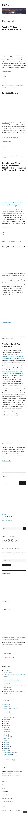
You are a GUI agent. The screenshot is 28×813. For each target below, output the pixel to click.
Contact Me (5, 791)
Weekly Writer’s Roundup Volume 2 (13, 247)
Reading (6, 748)
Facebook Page (6, 653)
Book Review (7, 710)
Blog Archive (5, 795)
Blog (3, 785)
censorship (6, 715)
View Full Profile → (7, 520)
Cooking (10, 475)
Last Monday (5, 122)
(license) (9, 773)
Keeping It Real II (10, 93)
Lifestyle (6, 735)
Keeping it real (12, 155)
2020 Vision (7, 670)
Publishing (16, 85)
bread (15, 475)
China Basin (17, 771)
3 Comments (13, 87)
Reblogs (6, 750)
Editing (5, 721)
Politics (5, 740)
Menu (23, 5)
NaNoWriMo (7, 737)
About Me (4, 781)
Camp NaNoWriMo (9, 714)
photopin (4, 773)
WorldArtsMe (16, 775)
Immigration (7, 729)
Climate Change (8, 717)
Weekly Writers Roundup (11, 756)
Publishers (6, 744)
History (5, 727)
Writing (7, 87)
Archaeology (7, 706)
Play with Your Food (7, 798)
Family (5, 723)
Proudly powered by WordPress (15, 810)
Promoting (11, 85)
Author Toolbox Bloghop (10, 708)
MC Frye (4, 514)
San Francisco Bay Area (10, 752)
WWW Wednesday (9, 760)
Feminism (6, 725)
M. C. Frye (5, 5)
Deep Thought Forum (7, 801)
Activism (6, 704)
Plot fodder (7, 738)
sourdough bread (20, 475)
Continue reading (6, 71)
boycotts (6, 712)
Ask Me (4, 788)
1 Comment (18, 241)
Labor (5, 733)
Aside (10, 336)
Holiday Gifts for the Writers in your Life (14, 691)
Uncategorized (12, 241)
